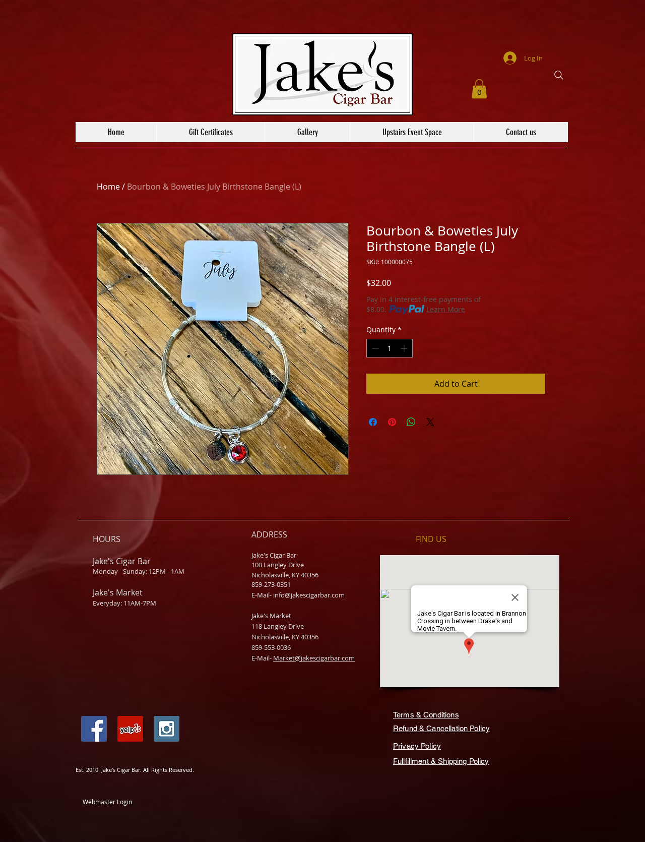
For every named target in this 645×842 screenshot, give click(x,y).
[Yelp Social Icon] (130, 729)
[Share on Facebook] (373, 422)
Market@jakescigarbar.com (314, 658)
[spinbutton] (389, 348)
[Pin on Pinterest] (392, 422)
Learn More (445, 309)
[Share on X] (430, 422)
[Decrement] (374, 348)
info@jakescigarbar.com (309, 594)
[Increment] (405, 348)
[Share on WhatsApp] (411, 422)
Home (108, 186)
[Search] (558, 75)
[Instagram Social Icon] (166, 729)
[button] (479, 88)
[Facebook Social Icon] (94, 729)
